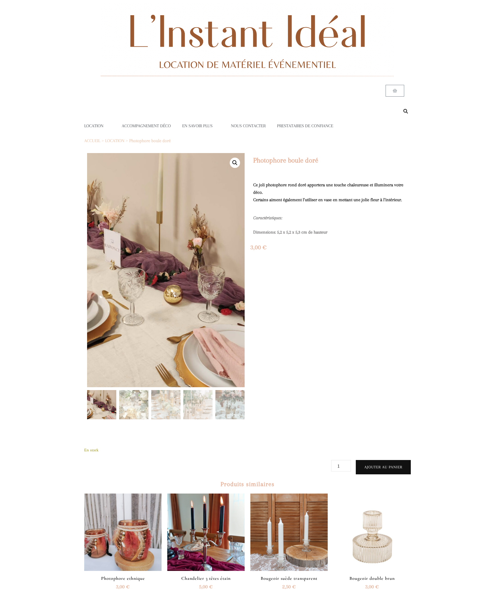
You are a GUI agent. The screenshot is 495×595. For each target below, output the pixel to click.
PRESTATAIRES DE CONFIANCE (305, 126)
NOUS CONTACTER (248, 126)
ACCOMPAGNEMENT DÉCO (146, 126)
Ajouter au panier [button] (123, 530)
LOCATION (93, 126)
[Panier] (395, 91)
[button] (235, 163)
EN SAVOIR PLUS (197, 126)
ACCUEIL (92, 140)
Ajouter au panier (383, 467)
